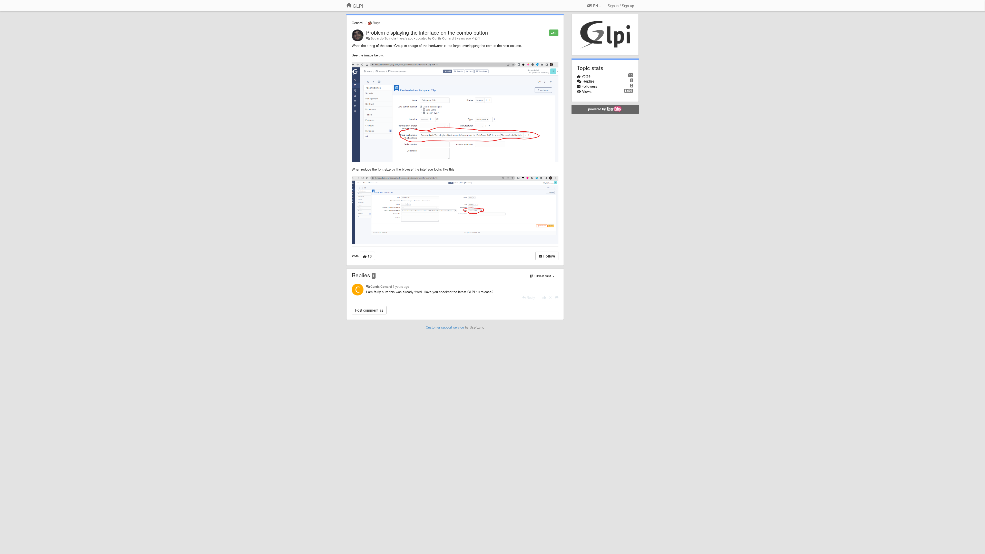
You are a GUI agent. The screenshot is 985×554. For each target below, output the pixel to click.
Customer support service (445, 327)
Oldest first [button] (543, 275)
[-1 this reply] (556, 297)
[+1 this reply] (544, 297)
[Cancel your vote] (550, 297)
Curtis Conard (443, 38)
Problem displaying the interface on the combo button (427, 32)
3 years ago (401, 286)
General (357, 22)
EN (595, 5)
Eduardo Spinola (383, 38)
